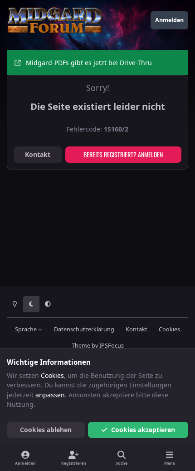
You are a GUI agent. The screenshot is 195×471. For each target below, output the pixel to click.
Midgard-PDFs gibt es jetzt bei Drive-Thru (89, 62)
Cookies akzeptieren (143, 429)
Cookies (169, 329)
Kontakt (37, 154)
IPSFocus (111, 345)
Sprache (26, 329)
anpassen (50, 395)
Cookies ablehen (46, 429)
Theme (81, 345)
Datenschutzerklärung (84, 329)
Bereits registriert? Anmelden (123, 154)
